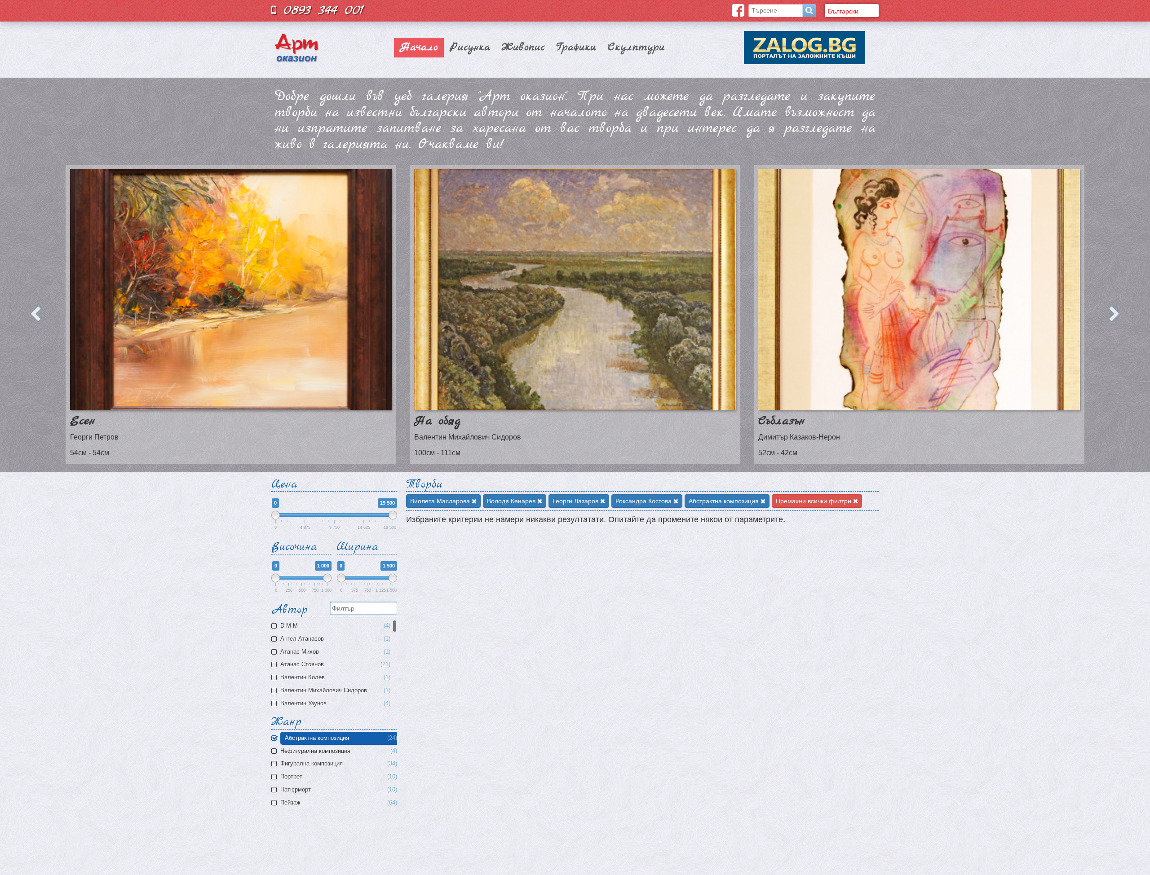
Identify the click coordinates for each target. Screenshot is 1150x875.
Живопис (523, 47)
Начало (419, 47)
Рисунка (470, 47)
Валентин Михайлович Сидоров (334, 690)
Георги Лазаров (576, 501)
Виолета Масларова (441, 501)
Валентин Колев (334, 677)
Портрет (337, 777)
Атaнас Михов (334, 652)
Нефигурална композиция (337, 751)
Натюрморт (337, 790)
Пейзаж (337, 803)
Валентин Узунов (334, 703)
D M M (334, 626)
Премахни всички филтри (814, 501)
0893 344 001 (320, 10)
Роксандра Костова (644, 501)
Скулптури (636, 47)
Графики (576, 47)
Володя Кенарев (512, 501)
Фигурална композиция (337, 764)
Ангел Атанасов (334, 639)
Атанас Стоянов (334, 664)
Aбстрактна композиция (340, 738)
